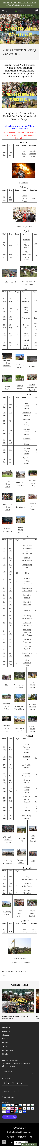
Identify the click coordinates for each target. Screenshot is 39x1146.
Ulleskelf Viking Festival (27, 451)
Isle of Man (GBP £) (9, 1091)
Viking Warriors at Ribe (27, 662)
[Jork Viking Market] (20, 357)
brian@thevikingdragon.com (22, 1132)
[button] (29, 1144)
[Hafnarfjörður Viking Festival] (7, 496)
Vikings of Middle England (26, 799)
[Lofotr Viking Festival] (33, 828)
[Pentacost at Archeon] (20, 474)
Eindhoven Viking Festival (26, 422)
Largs (33, 861)
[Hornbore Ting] (21, 829)
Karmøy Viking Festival (26, 405)
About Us (5, 1035)
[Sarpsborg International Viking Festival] (32, 697)
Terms (4, 1046)
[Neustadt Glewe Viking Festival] (32, 377)
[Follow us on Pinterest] (17, 1083)
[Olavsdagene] (20, 499)
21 (17, 573)
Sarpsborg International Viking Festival (27, 632)
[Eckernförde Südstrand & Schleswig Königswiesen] (8, 852)
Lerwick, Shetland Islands (32, 153)
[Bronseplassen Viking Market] (19, 676)
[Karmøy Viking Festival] (7, 473)
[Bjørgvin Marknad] (20, 378)
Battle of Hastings (19, 958)
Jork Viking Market (26, 309)
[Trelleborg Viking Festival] (6, 696)
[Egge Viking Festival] (32, 675)
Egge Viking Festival (32, 684)
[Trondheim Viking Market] (32, 496)
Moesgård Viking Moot (6, 728)
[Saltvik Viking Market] (19, 720)
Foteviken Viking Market (26, 460)
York (33, 198)
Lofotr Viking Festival (33, 838)
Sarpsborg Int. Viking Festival (32, 706)
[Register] (30, 1071)
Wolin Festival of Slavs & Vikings (8, 839)
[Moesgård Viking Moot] (6, 718)
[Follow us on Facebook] (4, 1083)
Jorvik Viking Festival (24, 198)
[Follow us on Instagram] (13, 1083)
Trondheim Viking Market (26, 441)
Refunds (5, 1039)
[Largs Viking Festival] (33, 853)
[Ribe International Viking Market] (28, 271)
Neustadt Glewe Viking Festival (32, 387)
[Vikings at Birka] (6, 677)
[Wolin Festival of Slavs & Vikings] (8, 828)
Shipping (5, 1054)
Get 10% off (19, 1143)
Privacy (5, 1043)
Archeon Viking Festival (32, 728)
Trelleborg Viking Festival (6, 706)
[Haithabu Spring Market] (9, 273)
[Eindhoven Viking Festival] (32, 473)
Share (4, 975)
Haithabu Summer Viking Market (27, 581)
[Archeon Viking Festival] (32, 719)
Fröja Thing (27, 610)
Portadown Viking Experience (7, 363)
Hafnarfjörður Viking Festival (27, 431)
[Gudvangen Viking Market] (19, 698)
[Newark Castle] (7, 378)
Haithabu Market (10, 282)
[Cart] (36, 11)
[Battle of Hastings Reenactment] (19, 946)
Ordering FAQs (7, 1050)
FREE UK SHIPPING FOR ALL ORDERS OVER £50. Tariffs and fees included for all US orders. (19, 4)
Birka (27, 573)
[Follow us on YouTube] (21, 1083)
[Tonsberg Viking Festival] (19, 902)
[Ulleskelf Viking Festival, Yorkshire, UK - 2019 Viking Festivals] (7, 520)
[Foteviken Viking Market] (20, 519)
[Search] (7, 11)
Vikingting (26, 318)
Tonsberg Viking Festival (19, 913)
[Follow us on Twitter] (9, 1083)
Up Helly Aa (24, 153)
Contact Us (6, 1031)
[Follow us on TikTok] (26, 1083)
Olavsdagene (20, 507)
